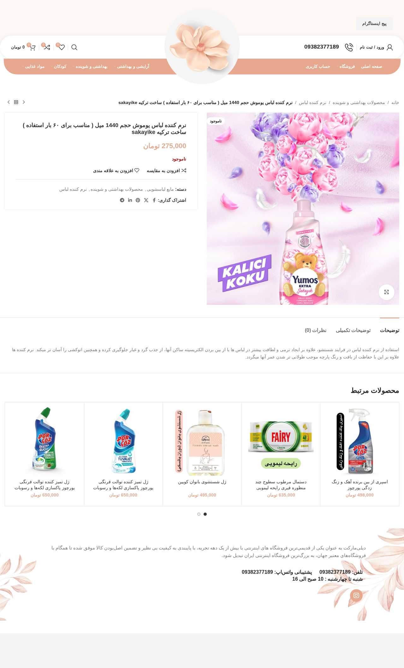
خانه (395, 102)
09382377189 (335, 572)
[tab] (389, 327)
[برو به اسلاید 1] (205, 514)
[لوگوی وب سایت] (202, 46)
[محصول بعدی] (8, 102)
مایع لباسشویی (160, 189)
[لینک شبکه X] (146, 200)
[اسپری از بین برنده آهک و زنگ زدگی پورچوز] (359, 441)
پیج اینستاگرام (374, 23)
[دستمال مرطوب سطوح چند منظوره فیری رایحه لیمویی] (281, 441)
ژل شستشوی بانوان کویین (202, 481)
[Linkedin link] (130, 200)
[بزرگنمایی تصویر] (387, 292)
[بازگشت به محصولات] (16, 102)
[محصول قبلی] (23, 102)
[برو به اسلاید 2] (198, 514)
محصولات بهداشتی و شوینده (359, 102)
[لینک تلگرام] (122, 200)
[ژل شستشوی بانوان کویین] (202, 441)
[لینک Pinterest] (138, 200)
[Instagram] (356, 595)
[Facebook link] (154, 200)
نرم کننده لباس (312, 102)
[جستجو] (74, 47)
